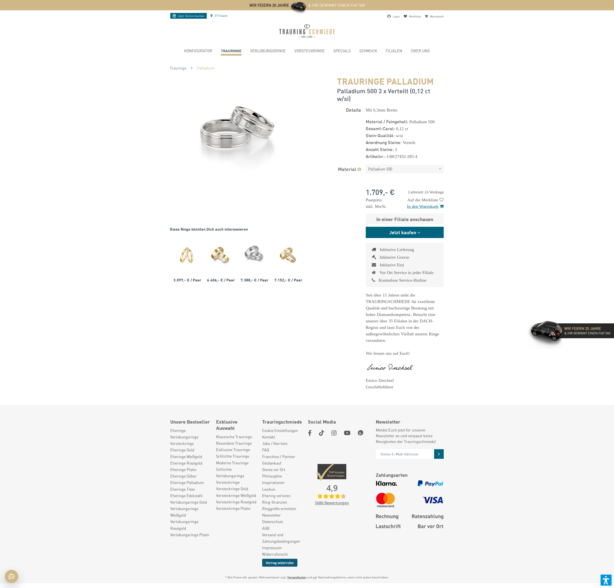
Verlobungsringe (184, 436)
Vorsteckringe (182, 443)
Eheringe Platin (183, 469)
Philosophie (272, 475)
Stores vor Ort (273, 469)
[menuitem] (198, 51)
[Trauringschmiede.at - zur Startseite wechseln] (307, 31)
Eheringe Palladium (187, 482)
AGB (266, 528)
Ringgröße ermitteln (279, 508)
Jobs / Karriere (274, 443)
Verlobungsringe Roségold (184, 524)
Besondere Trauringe (234, 443)
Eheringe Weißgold (186, 456)
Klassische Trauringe (234, 436)
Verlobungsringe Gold (188, 502)
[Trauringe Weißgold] (254, 255)
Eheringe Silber (183, 475)
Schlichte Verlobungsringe (230, 472)
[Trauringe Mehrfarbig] (220, 255)
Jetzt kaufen (402, 232)
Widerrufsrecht (275, 554)
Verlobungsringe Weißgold (184, 512)
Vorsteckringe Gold (232, 488)
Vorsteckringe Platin (233, 508)
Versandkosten (296, 577)
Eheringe (178, 430)
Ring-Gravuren (274, 502)
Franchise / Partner (278, 456)
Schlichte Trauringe (232, 456)
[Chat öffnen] (11, 576)
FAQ (265, 449)
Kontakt (268, 436)
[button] (606, 580)
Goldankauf (271, 463)
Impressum (272, 547)
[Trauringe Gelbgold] (186, 255)
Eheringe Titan (182, 489)
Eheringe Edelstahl (186, 495)
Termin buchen (191, 16)
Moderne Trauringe (232, 462)
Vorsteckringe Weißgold (236, 495)
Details (353, 109)
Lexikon (268, 489)
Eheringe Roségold (186, 463)
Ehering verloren (276, 495)
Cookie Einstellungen (280, 430)
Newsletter (271, 515)
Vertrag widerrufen (280, 562)
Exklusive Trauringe (233, 449)
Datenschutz (272, 521)
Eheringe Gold (182, 449)
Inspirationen (273, 482)
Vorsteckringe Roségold (236, 501)
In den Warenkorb (422, 206)
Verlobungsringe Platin (189, 534)
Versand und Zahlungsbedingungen (281, 538)
